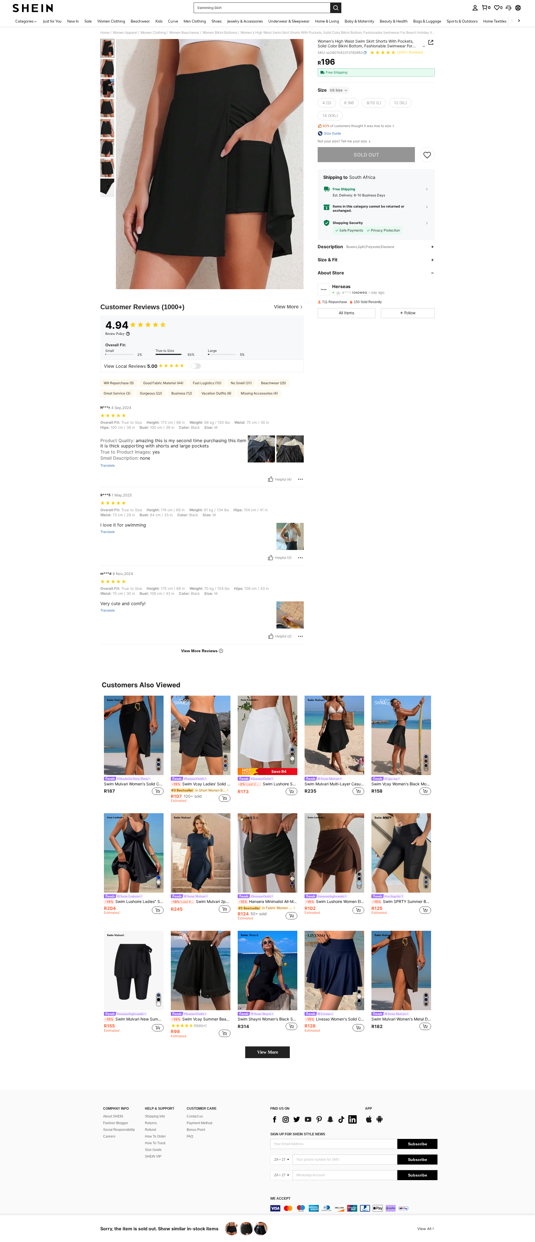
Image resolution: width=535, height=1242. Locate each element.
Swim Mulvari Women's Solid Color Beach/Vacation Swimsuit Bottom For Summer (134, 784)
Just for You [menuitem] (52, 21)
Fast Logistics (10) (207, 383)
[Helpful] (270, 479)
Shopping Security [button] (348, 223)
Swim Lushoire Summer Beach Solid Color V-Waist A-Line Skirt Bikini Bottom (267, 784)
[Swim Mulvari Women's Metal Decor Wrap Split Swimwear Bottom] (401, 970)
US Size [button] (336, 90)
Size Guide (153, 1150)
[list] (314, 1119)
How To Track (155, 1143)
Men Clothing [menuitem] (195, 21)
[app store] (369, 1122)
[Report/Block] (300, 479)
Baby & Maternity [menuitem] (359, 21)
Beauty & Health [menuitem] (394, 21)
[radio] (327, 103)
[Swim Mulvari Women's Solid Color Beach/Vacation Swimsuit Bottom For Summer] (134, 735)
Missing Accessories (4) (259, 393)
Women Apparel (125, 33)
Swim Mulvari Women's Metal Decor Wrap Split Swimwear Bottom (401, 1019)
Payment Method (199, 1123)
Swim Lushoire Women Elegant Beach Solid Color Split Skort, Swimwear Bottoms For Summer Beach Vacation (335, 901)
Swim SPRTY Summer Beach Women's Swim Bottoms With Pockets (402, 901)
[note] (267, 771)
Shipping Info (155, 1116)
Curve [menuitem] (173, 21)
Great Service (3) (117, 393)
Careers (109, 1136)
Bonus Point (196, 1130)
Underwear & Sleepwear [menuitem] (289, 21)
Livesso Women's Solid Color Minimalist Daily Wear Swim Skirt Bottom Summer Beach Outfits (335, 1019)
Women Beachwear (184, 33)
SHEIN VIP (153, 1156)
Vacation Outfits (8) (216, 393)
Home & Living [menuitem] (327, 21)
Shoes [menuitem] (216, 21)
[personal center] (475, 7)
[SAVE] (427, 154)
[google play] (379, 1122)
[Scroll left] (512, 21)
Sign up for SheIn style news (297, 1134)
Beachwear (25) (273, 383)
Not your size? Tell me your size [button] (343, 141)
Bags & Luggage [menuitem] (427, 21)
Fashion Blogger (115, 1123)
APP (368, 1109)
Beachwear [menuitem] (140, 21)
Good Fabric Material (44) (163, 383)
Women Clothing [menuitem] (111, 21)
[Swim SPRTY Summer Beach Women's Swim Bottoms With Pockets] (401, 853)
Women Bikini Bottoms (220, 33)
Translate (107, 465)
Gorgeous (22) (151, 393)
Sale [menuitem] (88, 21)
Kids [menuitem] (158, 21)
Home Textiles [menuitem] (494, 21)
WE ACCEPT (280, 1198)
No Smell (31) (241, 383)
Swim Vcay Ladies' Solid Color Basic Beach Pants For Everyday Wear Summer (201, 784)
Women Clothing (153, 33)
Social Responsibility (119, 1130)
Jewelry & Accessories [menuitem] (245, 21)
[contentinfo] (353, 1208)
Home (105, 33)
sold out (366, 155)
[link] (486, 7)
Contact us (195, 1116)
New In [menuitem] (73, 21)
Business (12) (181, 393)
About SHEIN (113, 1116)
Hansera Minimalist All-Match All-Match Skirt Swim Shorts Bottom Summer (268, 901)
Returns (151, 1123)
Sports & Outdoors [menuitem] (462, 21)
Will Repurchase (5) (119, 383)
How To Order (155, 1136)
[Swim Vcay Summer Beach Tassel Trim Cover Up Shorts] (200, 970)
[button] (508, 7)
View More (267, 1052)
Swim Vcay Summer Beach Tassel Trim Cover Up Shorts (201, 1019)
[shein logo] (33, 8)
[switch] (196, 366)
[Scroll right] (519, 21)
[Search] (335, 8)
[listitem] (134, 749)
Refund (150, 1130)
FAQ (190, 1136)
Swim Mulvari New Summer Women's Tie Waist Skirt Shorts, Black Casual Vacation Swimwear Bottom (134, 1019)
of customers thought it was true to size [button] (357, 126)
